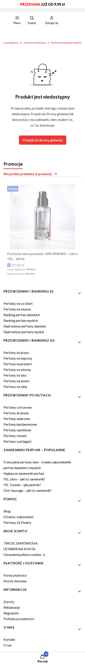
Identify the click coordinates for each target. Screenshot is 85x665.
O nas (7, 645)
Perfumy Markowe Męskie (66, 42)
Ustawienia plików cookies (22, 555)
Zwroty (8, 602)
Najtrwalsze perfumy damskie (24, 326)
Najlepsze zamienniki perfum (23, 473)
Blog (6, 511)
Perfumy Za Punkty (17, 522)
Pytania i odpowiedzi (18, 517)
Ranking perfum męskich (20, 320)
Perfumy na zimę (15, 387)
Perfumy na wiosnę (17, 309)
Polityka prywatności (18, 619)
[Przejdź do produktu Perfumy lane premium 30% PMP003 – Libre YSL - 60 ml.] (42, 217)
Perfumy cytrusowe (17, 407)
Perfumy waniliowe (17, 430)
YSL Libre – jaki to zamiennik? (24, 479)
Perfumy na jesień (16, 381)
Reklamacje (11, 607)
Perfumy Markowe (35, 42)
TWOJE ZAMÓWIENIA (20, 543)
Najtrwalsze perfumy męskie (23, 332)
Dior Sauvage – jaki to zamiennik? (27, 490)
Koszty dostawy (15, 581)
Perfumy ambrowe (16, 419)
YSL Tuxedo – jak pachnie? (22, 485)
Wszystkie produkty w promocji (27, 174)
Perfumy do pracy (16, 353)
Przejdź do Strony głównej (43, 140)
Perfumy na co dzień (17, 303)
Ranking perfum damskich (21, 315)
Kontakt (9, 639)
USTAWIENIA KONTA (19, 549)
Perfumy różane (15, 436)
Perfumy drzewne (16, 413)
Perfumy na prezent (17, 364)
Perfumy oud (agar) (17, 441)
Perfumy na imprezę (17, 358)
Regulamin (11, 613)
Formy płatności (15, 575)
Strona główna (10, 42)
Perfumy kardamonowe (20, 424)
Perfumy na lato (15, 375)
